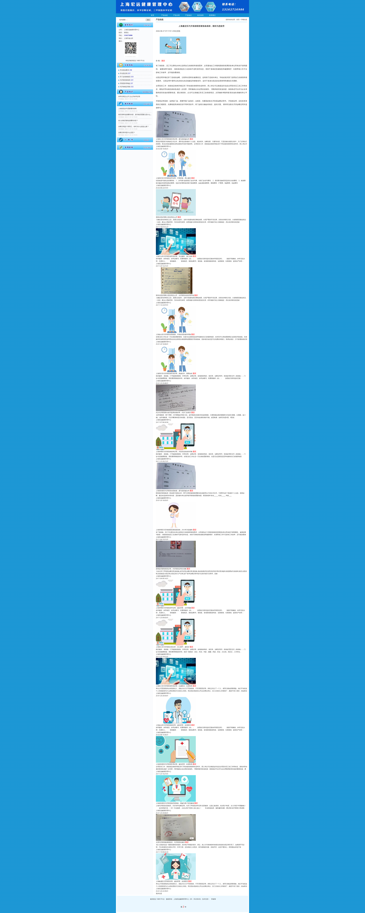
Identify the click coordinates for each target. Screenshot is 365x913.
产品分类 (176, 15)
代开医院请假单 (125, 80)
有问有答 (200, 15)
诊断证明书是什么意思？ (126, 132)
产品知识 (188, 15)
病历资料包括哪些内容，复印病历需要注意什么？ (135, 114)
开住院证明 (123, 73)
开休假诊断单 (124, 70)
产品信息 (164, 15)
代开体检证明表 (125, 87)
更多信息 (159, 893)
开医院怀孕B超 (125, 83)
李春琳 (213, 899)
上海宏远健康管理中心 (163, 146)
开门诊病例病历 (125, 77)
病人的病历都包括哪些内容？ (128, 120)
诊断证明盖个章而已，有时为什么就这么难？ (133, 126)
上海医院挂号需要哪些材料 (127, 108)
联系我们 (212, 15)
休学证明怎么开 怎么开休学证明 (129, 96)
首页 (152, 15)
